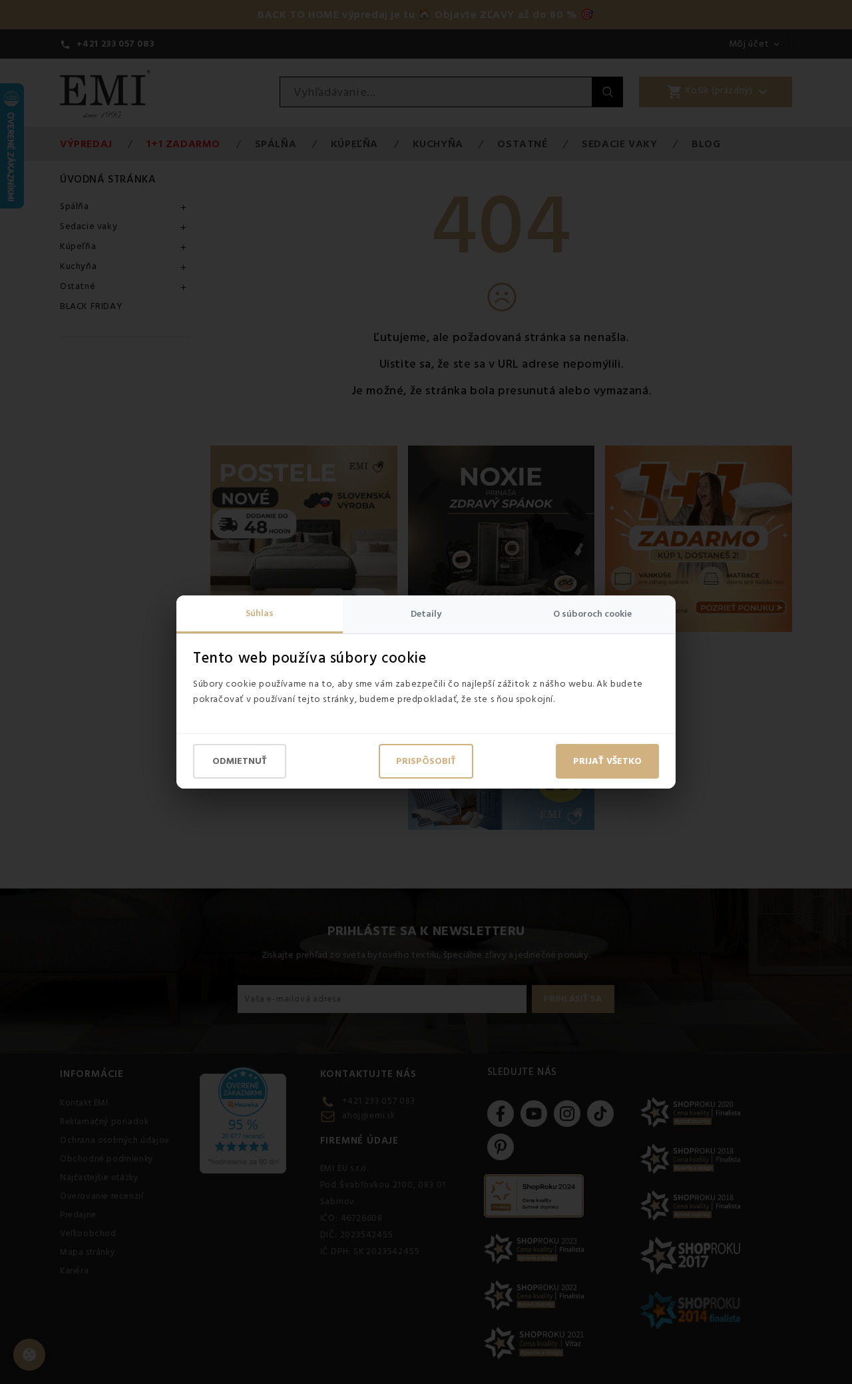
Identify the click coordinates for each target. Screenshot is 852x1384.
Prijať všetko (607, 761)
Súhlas (260, 613)
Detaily (426, 614)
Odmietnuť (239, 761)
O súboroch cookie (592, 614)
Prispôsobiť (426, 761)
